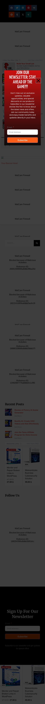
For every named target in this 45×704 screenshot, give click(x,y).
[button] (38, 80)
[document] (22, 352)
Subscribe (23, 140)
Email (9, 127)
